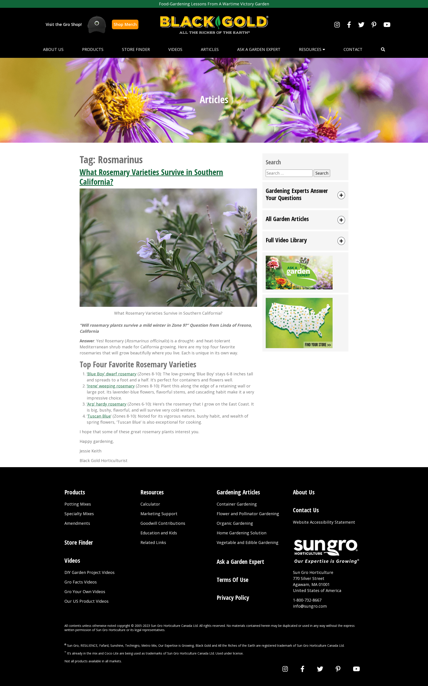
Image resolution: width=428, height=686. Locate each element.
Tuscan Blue (99, 416)
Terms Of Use (232, 579)
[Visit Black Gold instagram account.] (337, 24)
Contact (353, 49)
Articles (210, 49)
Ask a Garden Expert (258, 49)
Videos (175, 49)
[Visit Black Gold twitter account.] (361, 24)
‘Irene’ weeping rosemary (111, 386)
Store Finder (136, 49)
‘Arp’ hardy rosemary (106, 404)
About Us (53, 49)
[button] (383, 49)
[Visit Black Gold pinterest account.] (374, 24)
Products (92, 49)
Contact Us (306, 510)
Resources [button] (311, 49)
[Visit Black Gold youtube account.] (387, 24)
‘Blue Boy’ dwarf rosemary (111, 373)
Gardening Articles (238, 492)
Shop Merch (125, 24)
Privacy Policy (233, 597)
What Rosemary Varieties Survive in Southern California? (151, 177)
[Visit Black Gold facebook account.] (349, 24)
